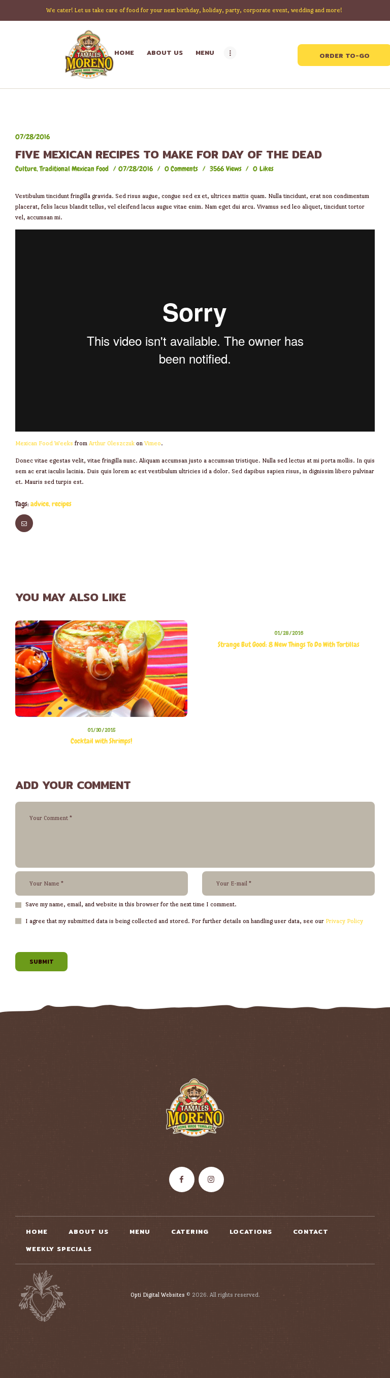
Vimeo (152, 443)
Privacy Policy (344, 921)
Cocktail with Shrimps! (101, 740)
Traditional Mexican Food (74, 168)
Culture (26, 168)
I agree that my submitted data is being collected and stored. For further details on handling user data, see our (194, 921)
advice (39, 503)
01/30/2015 (101, 730)
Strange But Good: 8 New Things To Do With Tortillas (289, 644)
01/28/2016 (289, 633)
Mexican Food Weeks (44, 443)
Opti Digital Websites (158, 1294)
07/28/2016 (32, 136)
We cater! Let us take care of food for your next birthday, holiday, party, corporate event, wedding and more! (195, 10)
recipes (62, 503)
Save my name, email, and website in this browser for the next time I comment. (131, 904)
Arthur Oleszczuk (112, 443)
